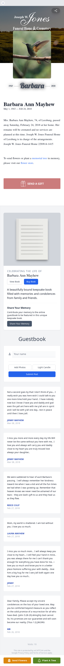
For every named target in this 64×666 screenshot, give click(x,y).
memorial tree (39, 158)
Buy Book (31, 281)
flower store (27, 163)
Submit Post (32, 374)
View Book (15, 281)
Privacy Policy (23, 653)
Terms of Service (40, 653)
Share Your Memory (19, 323)
